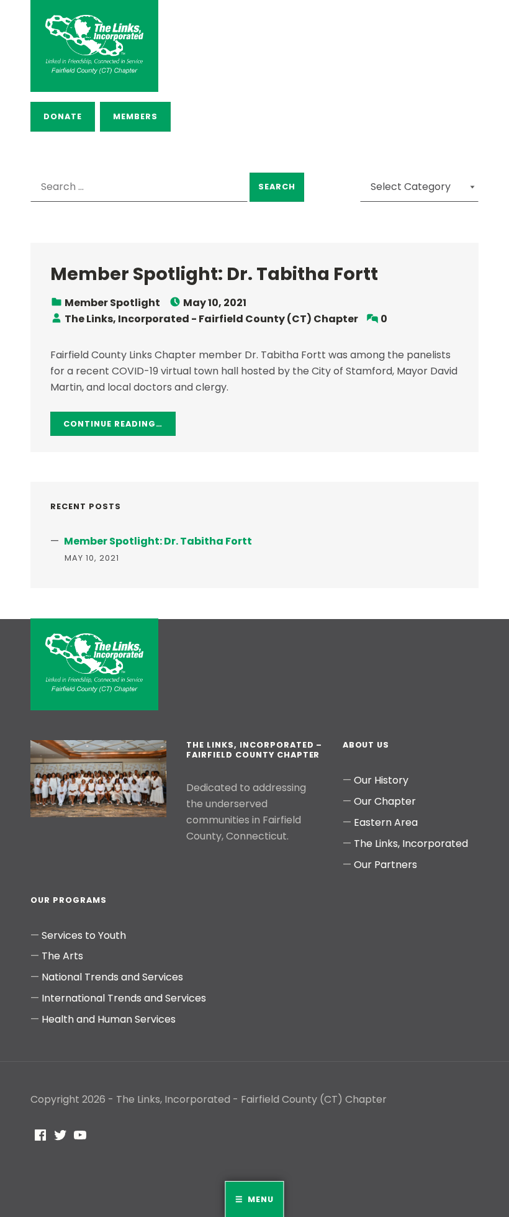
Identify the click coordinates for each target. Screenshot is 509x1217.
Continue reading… (112, 423)
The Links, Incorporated (411, 843)
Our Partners (385, 864)
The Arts (62, 956)
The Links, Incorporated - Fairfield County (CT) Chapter (211, 319)
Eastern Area (386, 822)
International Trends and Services (124, 998)
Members (135, 116)
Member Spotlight (112, 303)
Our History (381, 780)
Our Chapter (385, 801)
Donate (62, 116)
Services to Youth (84, 935)
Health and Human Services (109, 1019)
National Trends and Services (112, 977)
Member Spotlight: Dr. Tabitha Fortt (214, 273)
